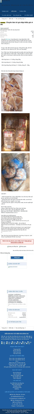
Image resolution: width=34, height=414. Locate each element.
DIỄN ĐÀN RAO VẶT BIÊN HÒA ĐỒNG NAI (17, 333)
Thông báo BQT (17, 349)
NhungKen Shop (17, 386)
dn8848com (10, 295)
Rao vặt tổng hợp (17, 372)
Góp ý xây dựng (17, 352)
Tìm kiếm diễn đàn (6, 15)
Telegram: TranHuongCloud (17, 406)
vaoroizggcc (11, 294)
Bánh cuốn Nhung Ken (17, 384)
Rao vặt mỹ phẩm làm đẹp (17, 375)
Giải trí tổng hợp (17, 378)
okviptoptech (18, 298)
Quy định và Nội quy (15, 412)
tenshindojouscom (12, 302)
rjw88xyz (13, 297)
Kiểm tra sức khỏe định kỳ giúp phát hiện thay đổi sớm (13, 229)
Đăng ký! (17, 257)
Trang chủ (5, 11)
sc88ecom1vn (11, 298)
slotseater (10, 299)
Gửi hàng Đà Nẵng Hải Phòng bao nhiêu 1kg (11, 216)
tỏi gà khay (21, 235)
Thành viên (22, 11)
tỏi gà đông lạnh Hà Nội (9, 236)
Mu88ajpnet (19, 302)
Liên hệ (22, 412)
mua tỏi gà (18, 236)
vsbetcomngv (22, 295)
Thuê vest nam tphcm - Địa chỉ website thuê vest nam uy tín (15, 220)
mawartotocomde (12, 301)
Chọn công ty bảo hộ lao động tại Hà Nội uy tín (12, 218)
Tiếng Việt (7, 412)
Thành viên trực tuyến (15, 291)
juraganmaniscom (20, 297)
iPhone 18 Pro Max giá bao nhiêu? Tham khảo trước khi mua (15, 228)
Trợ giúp (26, 412)
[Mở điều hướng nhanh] (31, 18)
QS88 (9, 297)
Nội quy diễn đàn (17, 350)
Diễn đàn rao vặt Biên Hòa (14, 410)
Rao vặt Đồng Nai (18, 402)
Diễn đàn (13, 11)
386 (33, 32)
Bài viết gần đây (17, 15)
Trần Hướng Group (17, 387)
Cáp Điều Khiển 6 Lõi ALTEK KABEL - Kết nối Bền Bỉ (13, 223)
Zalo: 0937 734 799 (18, 404)
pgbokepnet (15, 299)
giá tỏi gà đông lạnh (13, 235)
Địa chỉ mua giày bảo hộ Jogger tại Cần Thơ (11, 219)
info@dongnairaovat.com (18, 396)
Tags (2, 235)
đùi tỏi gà (8, 39)
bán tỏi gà (6, 235)
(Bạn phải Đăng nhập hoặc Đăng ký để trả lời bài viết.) (23, 250)
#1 (1, 232)
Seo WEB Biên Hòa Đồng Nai (17, 383)
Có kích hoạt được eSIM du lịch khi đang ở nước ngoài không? (15, 227)
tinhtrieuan (18, 301)
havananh (16, 295)
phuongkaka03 (3, 29)
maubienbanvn (17, 294)
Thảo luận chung (17, 353)
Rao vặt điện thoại (17, 376)
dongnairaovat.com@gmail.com (18, 398)
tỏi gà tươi (26, 235)
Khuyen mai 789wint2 (6, 222)
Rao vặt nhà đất (17, 374)
